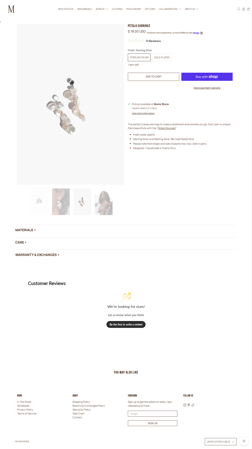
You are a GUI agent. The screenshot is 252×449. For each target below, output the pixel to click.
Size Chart (78, 413)
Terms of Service (27, 413)
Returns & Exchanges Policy (89, 405)
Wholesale (23, 405)
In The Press (24, 402)
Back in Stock (65, 9)
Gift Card (150, 9)
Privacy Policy (25, 409)
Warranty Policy (82, 409)
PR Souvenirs (133, 9)
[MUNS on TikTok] (192, 405)
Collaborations (168, 9)
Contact (77, 417)
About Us (190, 9)
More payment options (207, 88)
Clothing (117, 9)
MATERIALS (24, 230)
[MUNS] (11, 9)
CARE (19, 242)
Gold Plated (162, 57)
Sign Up (153, 423)
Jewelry (100, 9)
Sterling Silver (139, 57)
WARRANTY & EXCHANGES (36, 254)
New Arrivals (84, 9)
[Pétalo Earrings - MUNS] (70, 104)
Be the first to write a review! (126, 324)
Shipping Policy (81, 402)
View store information (143, 113)
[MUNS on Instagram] (184, 405)
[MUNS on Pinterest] (188, 405)
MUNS (26, 441)
